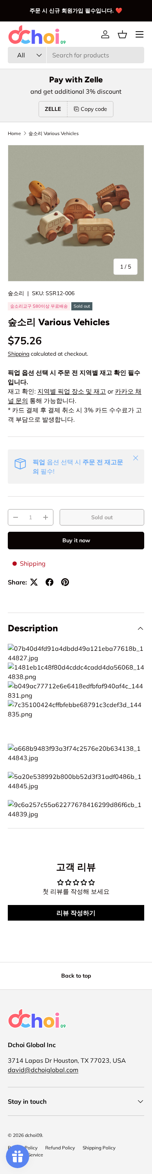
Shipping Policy (99, 1148)
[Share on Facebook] (49, 582)
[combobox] (76, 55)
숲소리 (16, 293)
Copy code (94, 108)
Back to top (76, 975)
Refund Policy (60, 1148)
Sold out (102, 517)
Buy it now (76, 540)
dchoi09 (33, 1135)
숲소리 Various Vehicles (53, 133)
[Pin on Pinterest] (65, 582)
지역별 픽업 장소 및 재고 (71, 391)
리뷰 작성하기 (76, 913)
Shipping (18, 353)
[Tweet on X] (34, 582)
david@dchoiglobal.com (43, 1070)
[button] (122, 34)
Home (14, 133)
